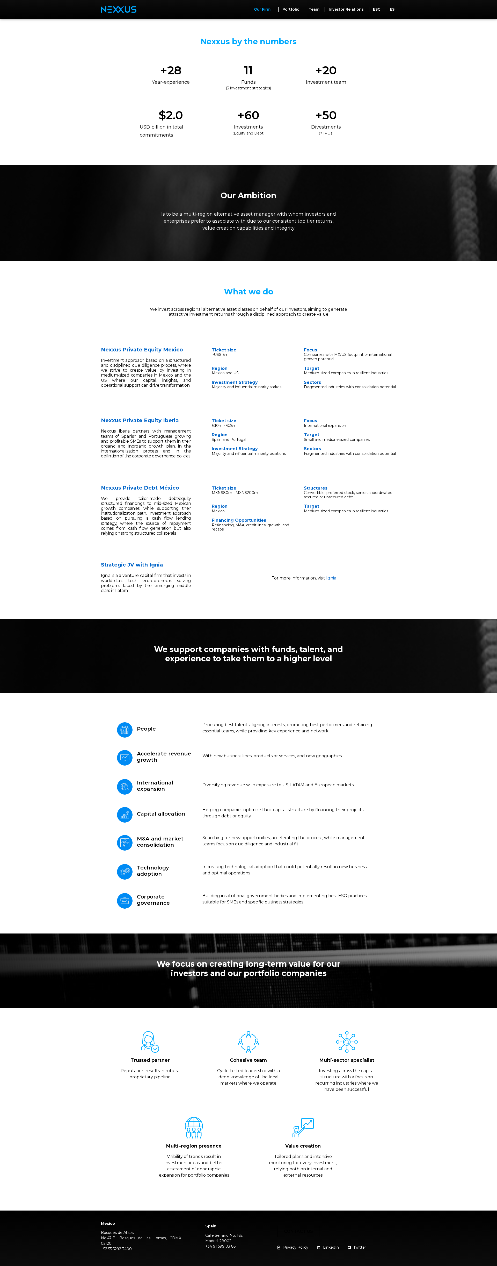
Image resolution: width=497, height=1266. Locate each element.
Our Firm (262, 9)
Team (314, 9)
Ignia (331, 578)
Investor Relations (346, 9)
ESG (377, 9)
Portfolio (290, 9)
